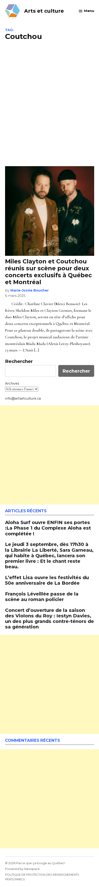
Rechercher (19, 361)
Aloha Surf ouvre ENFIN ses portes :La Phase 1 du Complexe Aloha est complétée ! (48, 527)
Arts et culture (44, 11)
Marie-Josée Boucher (29, 290)
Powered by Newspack (22, 869)
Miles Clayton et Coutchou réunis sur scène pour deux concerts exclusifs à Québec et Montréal (48, 272)
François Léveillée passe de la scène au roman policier (42, 596)
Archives (12, 383)
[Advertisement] (49, 102)
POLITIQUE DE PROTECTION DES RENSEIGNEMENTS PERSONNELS (42, 877)
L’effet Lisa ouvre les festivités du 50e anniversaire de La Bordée (47, 580)
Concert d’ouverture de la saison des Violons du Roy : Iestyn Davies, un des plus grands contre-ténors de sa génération (49, 618)
